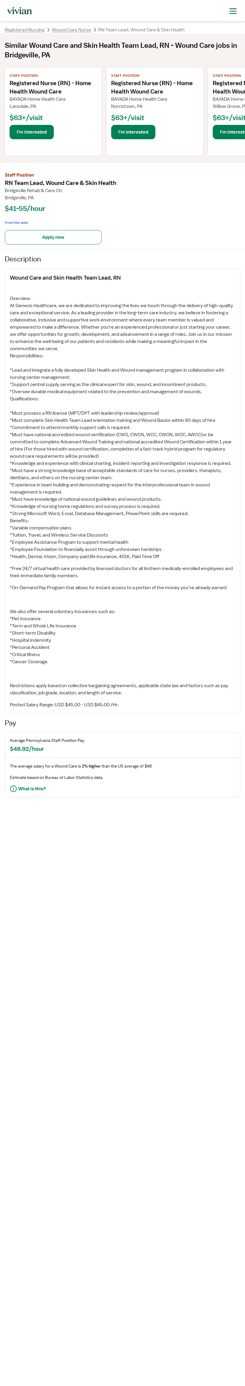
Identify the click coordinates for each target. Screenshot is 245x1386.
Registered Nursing (25, 30)
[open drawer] (233, 10)
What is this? (32, 789)
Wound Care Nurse (71, 30)
